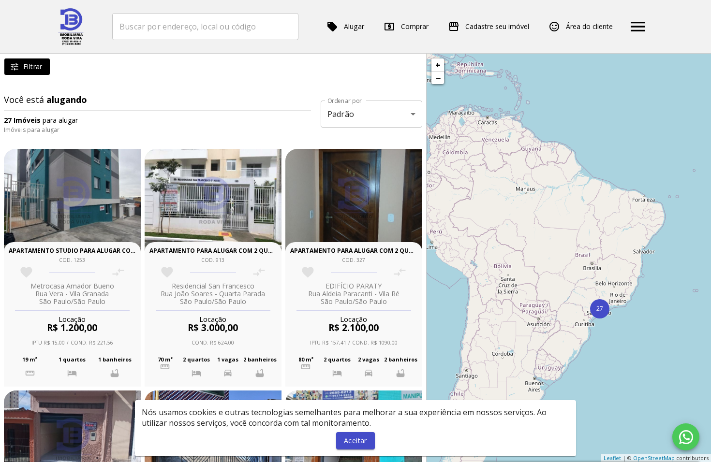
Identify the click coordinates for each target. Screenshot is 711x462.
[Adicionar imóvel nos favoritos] (26, 272)
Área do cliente (589, 26)
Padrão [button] (340, 114)
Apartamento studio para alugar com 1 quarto (88, 250)
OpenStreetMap (654, 458)
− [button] (438, 78)
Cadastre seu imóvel (497, 26)
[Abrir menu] (637, 26)
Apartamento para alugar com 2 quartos (218, 250)
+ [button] (438, 65)
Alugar (354, 26)
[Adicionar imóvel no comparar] (118, 272)
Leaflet (612, 458)
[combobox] (205, 26)
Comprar (415, 26)
